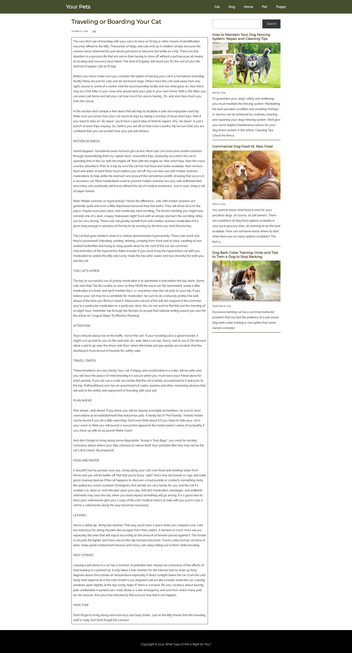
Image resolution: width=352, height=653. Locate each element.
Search (271, 24)
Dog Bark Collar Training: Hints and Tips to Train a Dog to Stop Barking (245, 255)
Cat (94, 31)
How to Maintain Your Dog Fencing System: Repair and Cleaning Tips (241, 37)
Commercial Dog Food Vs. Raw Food (242, 146)
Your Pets (78, 6)
